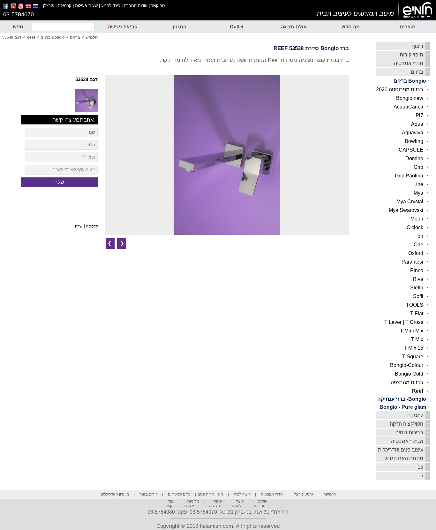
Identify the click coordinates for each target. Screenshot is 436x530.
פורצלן (48, 5)
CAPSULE (411, 150)
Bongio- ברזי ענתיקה (401, 399)
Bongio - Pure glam (403, 407)
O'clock (415, 227)
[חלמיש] (417, 10)
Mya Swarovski (406, 210)
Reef (417, 391)
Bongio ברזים (410, 81)
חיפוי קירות (411, 54)
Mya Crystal (409, 201)
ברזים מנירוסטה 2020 (399, 89)
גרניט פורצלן (303, 494)
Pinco (416, 270)
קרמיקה (64, 5)
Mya (418, 193)
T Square (412, 356)
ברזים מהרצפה (407, 382)
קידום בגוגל (148, 494)
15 (420, 467)
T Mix (417, 339)
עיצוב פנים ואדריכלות (400, 449)
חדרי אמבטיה (408, 63)
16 (420, 475)
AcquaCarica (408, 106)
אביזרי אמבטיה (407, 441)
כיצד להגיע (110, 5)
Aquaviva (412, 132)
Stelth (416, 287)
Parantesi (412, 262)
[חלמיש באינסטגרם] (21, 7)
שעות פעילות (86, 5)
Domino (414, 158)
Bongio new (409, 98)
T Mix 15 (413, 348)
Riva (418, 279)
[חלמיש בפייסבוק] (6, 7)
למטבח (415, 415)
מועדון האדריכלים (115, 494)
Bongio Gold (409, 374)
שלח (78, 226)
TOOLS (414, 305)
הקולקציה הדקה (406, 424)
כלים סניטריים (179, 494)
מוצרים (408, 26)
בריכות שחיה (409, 432)
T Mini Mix (411, 330)
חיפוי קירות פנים (210, 494)
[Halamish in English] (29, 7)
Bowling (414, 141)
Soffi (418, 296)
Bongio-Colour (406, 365)
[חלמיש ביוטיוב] (14, 7)
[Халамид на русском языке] (38, 7)
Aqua (417, 124)
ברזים (417, 72)
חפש (18, 26)
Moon (416, 218)
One (418, 244)
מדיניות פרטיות (191, 503)
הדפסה (92, 226)
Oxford (415, 253)
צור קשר (158, 5)
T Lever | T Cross (403, 322)
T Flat (416, 313)
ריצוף (417, 46)
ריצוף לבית (242, 494)
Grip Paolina (409, 175)
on (420, 236)
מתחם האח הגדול (404, 458)
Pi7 (419, 115)
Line (418, 184)
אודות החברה (135, 5)
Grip (418, 167)
